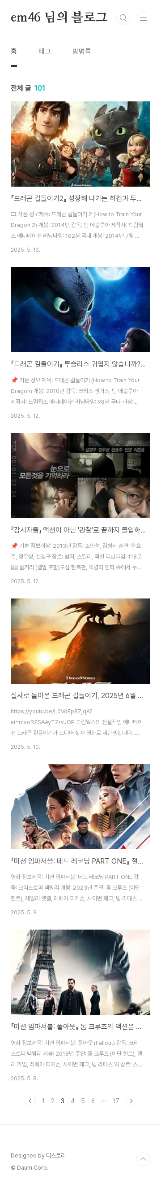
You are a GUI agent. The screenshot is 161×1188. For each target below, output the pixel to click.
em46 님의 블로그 (59, 18)
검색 (123, 18)
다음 (131, 1101)
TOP (143, 1159)
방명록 (81, 51)
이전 (30, 1101)
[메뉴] (143, 17)
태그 (44, 51)
